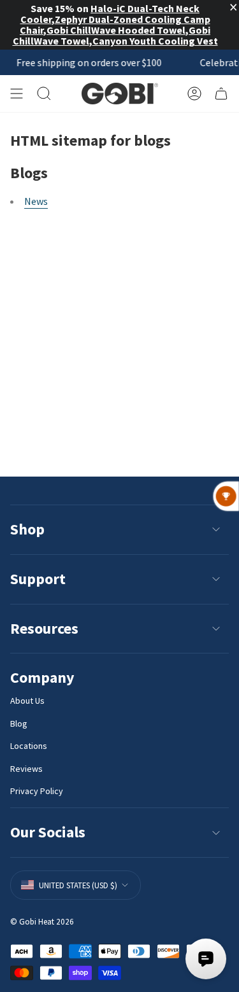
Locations (28, 745)
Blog (18, 723)
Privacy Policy (36, 791)
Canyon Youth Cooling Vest (155, 40)
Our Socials (47, 832)
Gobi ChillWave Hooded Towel (116, 30)
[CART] (221, 93)
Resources (44, 628)
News (36, 201)
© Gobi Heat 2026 (42, 921)
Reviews (26, 768)
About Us (27, 700)
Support (38, 579)
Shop (27, 529)
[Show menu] (16, 93)
